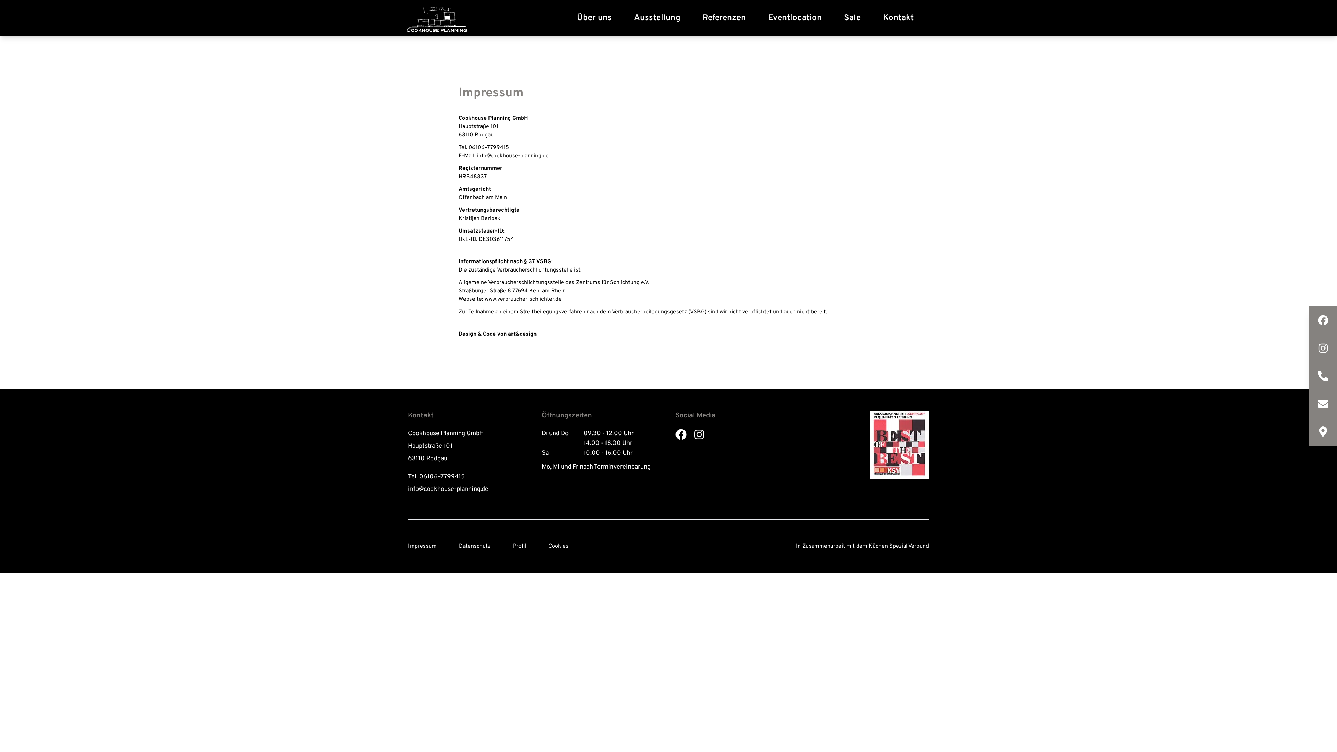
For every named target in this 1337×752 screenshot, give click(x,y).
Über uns (594, 18)
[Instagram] (1323, 348)
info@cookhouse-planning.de (448, 489)
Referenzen (724, 18)
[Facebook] (1323, 320)
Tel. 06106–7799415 (436, 477)
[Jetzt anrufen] (1323, 376)
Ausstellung (657, 18)
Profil (519, 546)
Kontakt (898, 18)
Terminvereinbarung (622, 467)
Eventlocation (795, 18)
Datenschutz (475, 546)
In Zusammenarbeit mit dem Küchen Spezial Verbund (862, 546)
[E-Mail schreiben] (1323, 404)
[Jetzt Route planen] (1323, 432)
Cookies (558, 546)
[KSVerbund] (899, 445)
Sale (852, 18)
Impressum (422, 546)
